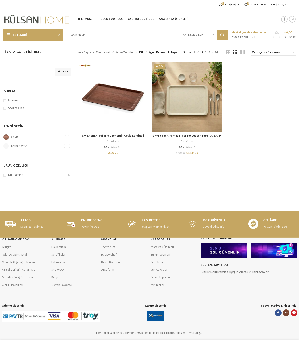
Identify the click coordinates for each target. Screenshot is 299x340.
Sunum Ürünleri (160, 254)
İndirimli (13, 101)
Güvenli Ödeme (61, 285)
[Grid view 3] (235, 52)
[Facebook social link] (284, 19)
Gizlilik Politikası (12, 285)
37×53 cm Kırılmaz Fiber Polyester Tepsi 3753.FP (187, 135)
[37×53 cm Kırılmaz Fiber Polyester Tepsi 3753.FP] (187, 97)
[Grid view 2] (228, 52)
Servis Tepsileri (124, 52)
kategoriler (160, 239)
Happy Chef (109, 254)
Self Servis (157, 262)
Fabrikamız (58, 262)
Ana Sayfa (84, 52)
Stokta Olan (16, 108)
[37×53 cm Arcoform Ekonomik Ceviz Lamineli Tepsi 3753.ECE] (113, 97)
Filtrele (63, 71)
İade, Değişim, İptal (14, 254)
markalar (109, 239)
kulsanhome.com (15, 239)
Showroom (58, 269)
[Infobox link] (250, 35)
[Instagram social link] (286, 312)
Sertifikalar (58, 254)
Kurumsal (59, 239)
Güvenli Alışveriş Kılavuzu (18, 262)
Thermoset (103, 52)
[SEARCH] (222, 35)
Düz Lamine (15, 175)
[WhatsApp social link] (292, 19)
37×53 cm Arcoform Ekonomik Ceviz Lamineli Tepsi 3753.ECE (112, 138)
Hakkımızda (59, 247)
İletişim (6, 247)
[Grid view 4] (242, 52)
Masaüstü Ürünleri (162, 247)
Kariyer (55, 277)
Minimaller (157, 285)
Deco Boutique (111, 262)
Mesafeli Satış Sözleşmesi (19, 277)
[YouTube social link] (294, 312)
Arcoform (113, 141)
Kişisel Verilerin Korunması (18, 269)
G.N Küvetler (159, 269)
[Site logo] (36, 19)
